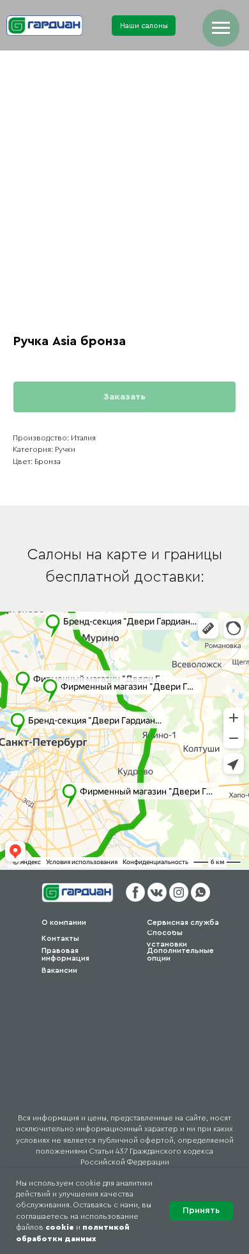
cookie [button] (59, 1227)
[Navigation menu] (221, 28)
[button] (144, 25)
